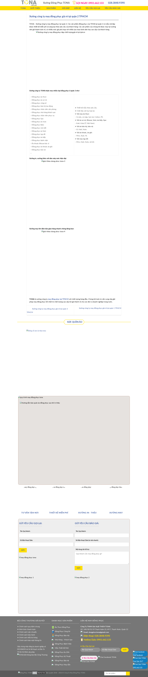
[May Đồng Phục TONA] (25, 673)
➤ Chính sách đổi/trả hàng (27, 637)
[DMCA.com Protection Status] (39, 673)
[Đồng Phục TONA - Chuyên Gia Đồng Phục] (29, 3)
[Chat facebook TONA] (107, 658)
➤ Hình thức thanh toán (26, 629)
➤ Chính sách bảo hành (26, 635)
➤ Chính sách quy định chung (28, 626)
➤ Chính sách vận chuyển (27, 632)
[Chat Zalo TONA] (87, 662)
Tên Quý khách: (25, 531)
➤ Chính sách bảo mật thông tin (29, 640)
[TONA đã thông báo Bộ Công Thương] (32, 655)
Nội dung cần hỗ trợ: (82, 549)
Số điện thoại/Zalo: (26, 540)
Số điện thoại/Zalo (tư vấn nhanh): (87, 540)
